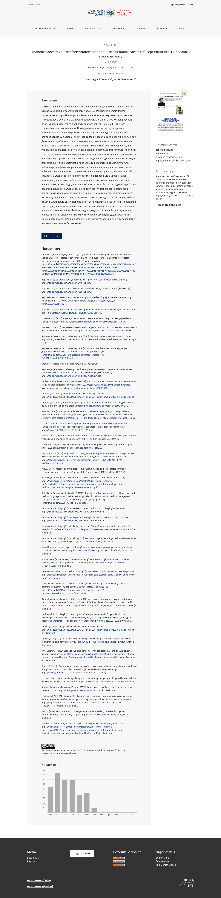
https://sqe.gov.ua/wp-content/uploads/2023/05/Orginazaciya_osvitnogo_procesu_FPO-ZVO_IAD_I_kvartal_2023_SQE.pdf (73, 354)
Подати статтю (82, 853)
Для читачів (162, 857)
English (31, 861)
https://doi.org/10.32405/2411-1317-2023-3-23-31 (110, 67)
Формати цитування (170, 204)
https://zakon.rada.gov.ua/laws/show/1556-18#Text (65, 292)
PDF (46, 236)
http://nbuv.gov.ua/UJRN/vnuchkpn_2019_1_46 (103, 472)
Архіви (70, 28)
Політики (117, 28)
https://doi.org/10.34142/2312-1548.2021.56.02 (109, 330)
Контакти (162, 28)
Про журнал (92, 28)
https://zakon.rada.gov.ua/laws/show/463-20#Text (77, 313)
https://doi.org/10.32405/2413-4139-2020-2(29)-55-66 (66, 430)
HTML (57, 236)
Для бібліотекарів (166, 864)
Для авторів (162, 861)
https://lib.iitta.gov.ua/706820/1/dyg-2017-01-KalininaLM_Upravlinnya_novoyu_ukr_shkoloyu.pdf (87, 397)
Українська (35, 5)
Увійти (190, 5)
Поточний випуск (45, 28)
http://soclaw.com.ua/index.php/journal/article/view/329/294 (96, 322)
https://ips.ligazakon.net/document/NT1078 (80, 448)
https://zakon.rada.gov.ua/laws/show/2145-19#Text (65, 283)
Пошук (182, 28)
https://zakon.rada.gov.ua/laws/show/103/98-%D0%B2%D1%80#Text (98, 529)
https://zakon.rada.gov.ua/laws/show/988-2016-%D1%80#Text (71, 376)
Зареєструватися (177, 5)
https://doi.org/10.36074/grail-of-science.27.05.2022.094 (92, 439)
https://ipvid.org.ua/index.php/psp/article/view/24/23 (102, 406)
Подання (140, 28)
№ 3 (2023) (110, 45)
